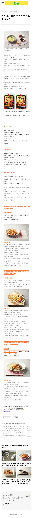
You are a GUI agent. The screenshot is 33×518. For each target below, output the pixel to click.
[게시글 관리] (10, 418)
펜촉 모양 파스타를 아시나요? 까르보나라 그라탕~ (12, 426)
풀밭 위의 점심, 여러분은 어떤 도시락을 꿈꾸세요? (12, 428)
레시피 (16, 423)
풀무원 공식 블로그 (9, 495)
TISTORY (17, 514)
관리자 (22, 514)
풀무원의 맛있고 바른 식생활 (8, 423)
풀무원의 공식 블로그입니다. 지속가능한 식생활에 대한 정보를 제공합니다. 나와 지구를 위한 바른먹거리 (13, 498)
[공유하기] (8, 418)
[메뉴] (2, 2)
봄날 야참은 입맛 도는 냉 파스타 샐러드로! (10, 430)
